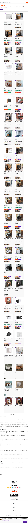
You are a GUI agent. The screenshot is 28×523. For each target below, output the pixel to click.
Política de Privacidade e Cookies (6, 520)
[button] (5, 19)
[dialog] (14, 520)
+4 (10, 127)
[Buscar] (27, 2)
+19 (20, 27)
